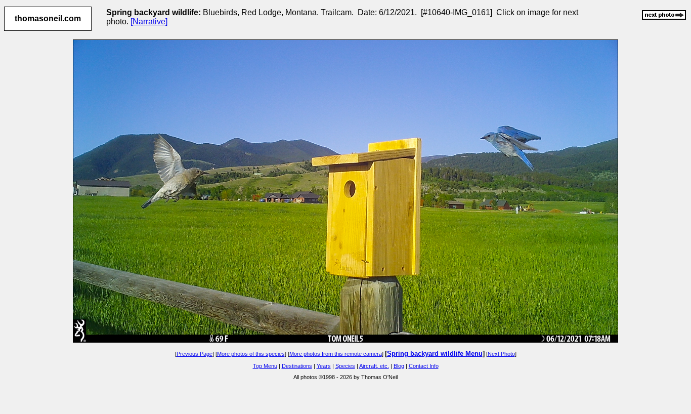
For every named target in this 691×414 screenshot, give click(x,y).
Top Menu (265, 366)
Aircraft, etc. (374, 366)
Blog (399, 366)
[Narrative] (149, 21)
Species (345, 366)
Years (324, 366)
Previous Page (194, 354)
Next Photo (501, 354)
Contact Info (424, 366)
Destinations (297, 366)
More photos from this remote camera (335, 354)
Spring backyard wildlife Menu (435, 353)
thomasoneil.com (48, 18)
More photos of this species (251, 354)
